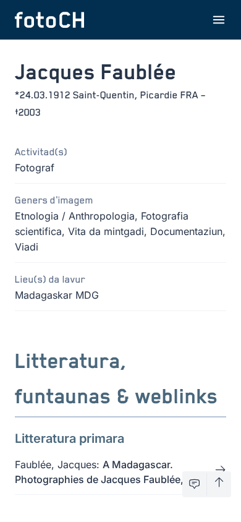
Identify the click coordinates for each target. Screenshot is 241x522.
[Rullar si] (219, 484)
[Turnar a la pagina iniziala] (49, 20)
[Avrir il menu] (218, 20)
